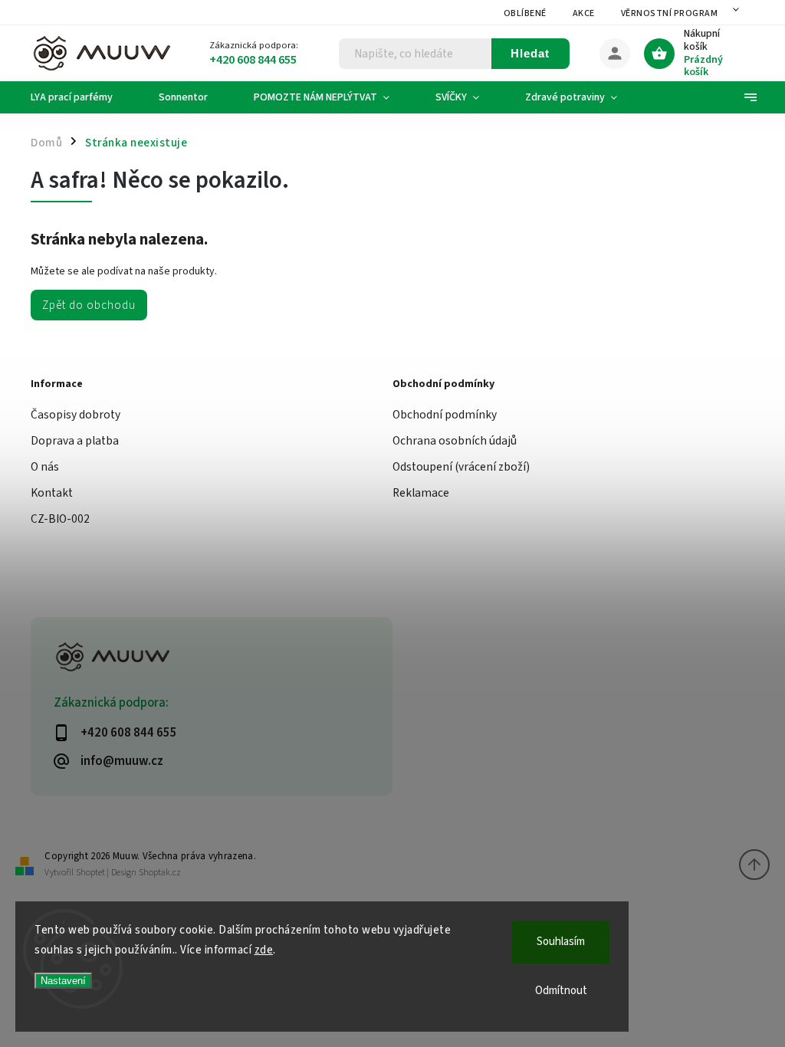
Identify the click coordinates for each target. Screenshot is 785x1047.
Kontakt (52, 492)
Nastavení (63, 980)
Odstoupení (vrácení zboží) (461, 466)
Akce (584, 13)
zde (264, 950)
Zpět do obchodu (89, 305)
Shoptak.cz (160, 872)
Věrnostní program (669, 13)
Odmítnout (561, 991)
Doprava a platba (75, 440)
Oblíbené (525, 13)
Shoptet (90, 872)
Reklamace (420, 492)
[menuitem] (83, 97)
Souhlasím (561, 942)
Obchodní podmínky (444, 414)
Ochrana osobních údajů (454, 440)
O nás (45, 466)
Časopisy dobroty (75, 414)
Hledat (530, 53)
